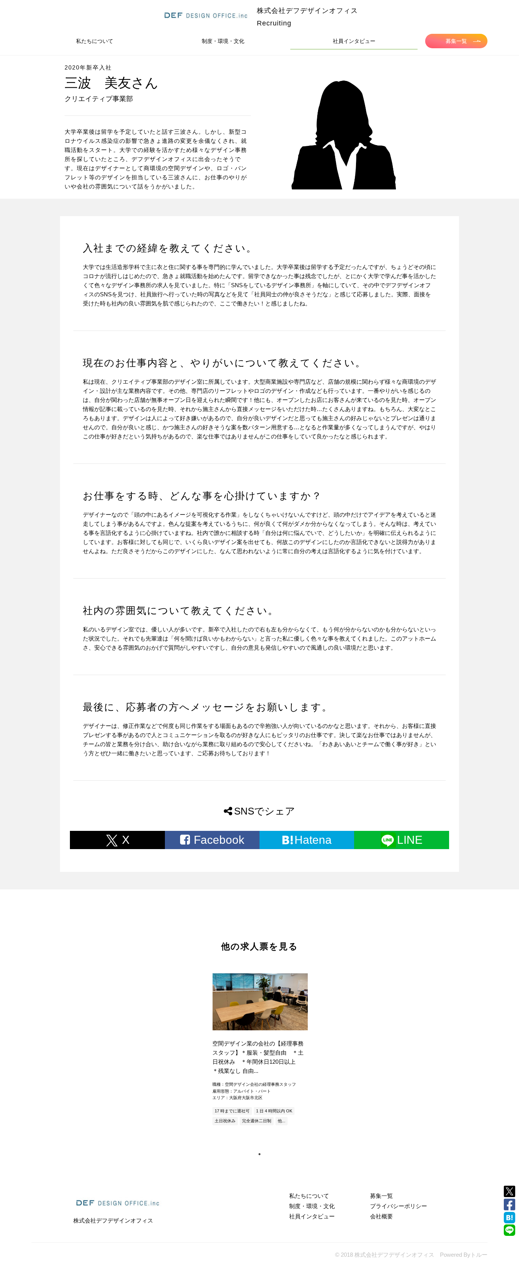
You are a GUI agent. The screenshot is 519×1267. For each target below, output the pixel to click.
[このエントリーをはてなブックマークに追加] (509, 1217)
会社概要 (381, 1216)
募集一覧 (456, 41)
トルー (478, 1254)
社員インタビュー (354, 41)
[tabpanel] (259, 1050)
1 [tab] (259, 1154)
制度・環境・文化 (223, 41)
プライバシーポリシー (398, 1206)
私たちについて (94, 41)
